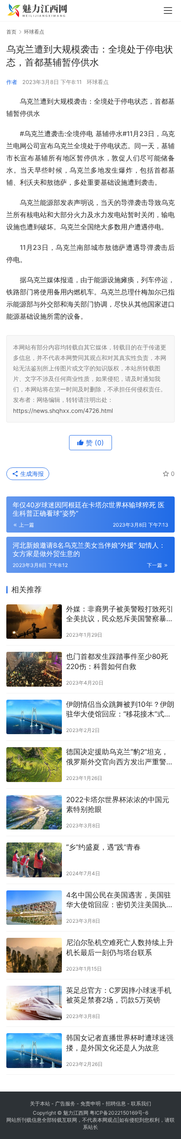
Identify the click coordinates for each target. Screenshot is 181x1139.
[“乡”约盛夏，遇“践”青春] (34, 859)
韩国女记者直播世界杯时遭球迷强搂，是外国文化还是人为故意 (119, 1043)
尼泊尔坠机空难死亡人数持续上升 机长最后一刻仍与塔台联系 (119, 947)
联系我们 (141, 1103)
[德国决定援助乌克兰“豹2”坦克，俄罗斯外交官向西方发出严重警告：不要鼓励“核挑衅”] (34, 764)
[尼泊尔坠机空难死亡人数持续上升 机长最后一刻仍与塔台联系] (34, 955)
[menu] (168, 10)
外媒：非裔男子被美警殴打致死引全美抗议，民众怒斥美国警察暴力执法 (119, 615)
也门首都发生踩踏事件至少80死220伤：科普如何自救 (117, 661)
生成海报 (31, 473)
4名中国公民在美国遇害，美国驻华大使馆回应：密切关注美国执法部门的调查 (119, 901)
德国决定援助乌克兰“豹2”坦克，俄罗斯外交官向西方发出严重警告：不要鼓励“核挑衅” (117, 757)
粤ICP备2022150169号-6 (119, 1113)
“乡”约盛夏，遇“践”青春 (103, 847)
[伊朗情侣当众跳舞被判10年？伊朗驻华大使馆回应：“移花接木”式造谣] (34, 717)
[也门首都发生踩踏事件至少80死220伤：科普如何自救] (34, 669)
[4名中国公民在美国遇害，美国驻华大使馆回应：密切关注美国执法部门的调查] (34, 907)
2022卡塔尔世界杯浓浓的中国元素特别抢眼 (117, 804)
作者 (11, 82)
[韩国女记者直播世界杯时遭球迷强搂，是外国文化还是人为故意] (34, 1050)
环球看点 (98, 82)
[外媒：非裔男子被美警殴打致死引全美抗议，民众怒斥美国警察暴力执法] (34, 621)
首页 (11, 32)
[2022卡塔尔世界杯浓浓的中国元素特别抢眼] (34, 812)
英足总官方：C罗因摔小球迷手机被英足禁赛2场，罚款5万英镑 (118, 995)
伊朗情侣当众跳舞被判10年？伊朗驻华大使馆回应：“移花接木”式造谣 (120, 710)
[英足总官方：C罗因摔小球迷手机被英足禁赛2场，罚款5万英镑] (34, 1003)
